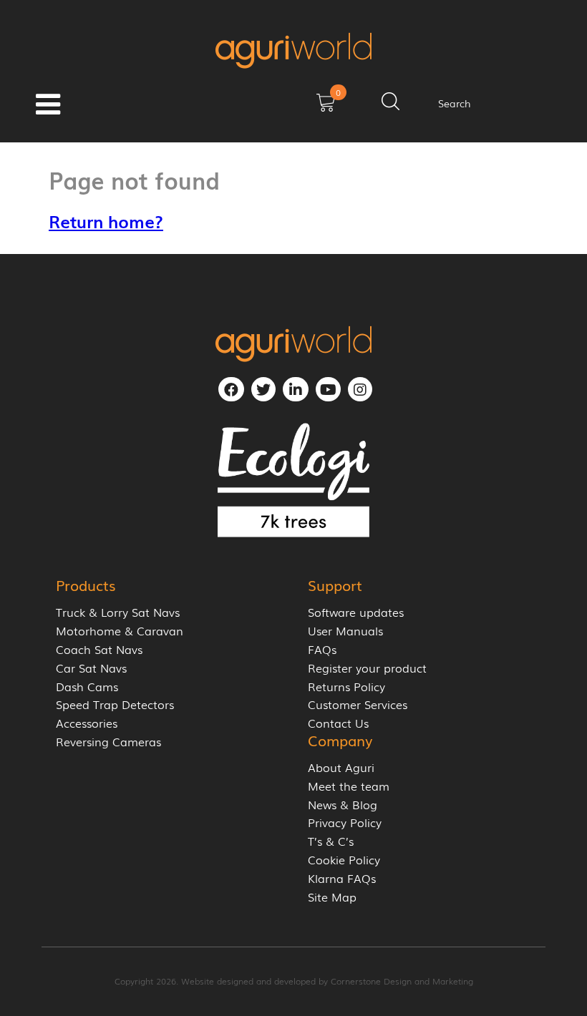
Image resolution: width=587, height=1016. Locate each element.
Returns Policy (346, 686)
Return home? (106, 220)
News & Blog (342, 804)
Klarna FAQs (342, 878)
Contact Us (338, 723)
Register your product (367, 667)
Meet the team (348, 785)
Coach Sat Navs (99, 649)
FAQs (322, 649)
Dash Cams (87, 686)
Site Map (332, 896)
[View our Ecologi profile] (293, 480)
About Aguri (341, 767)
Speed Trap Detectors (115, 704)
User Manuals (345, 630)
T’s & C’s (331, 841)
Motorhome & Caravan (119, 630)
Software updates (356, 612)
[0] (326, 107)
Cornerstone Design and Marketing (402, 981)
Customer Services (357, 704)
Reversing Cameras (108, 741)
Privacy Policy (345, 822)
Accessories (86, 723)
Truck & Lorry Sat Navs (118, 612)
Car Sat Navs (91, 667)
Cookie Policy (344, 859)
